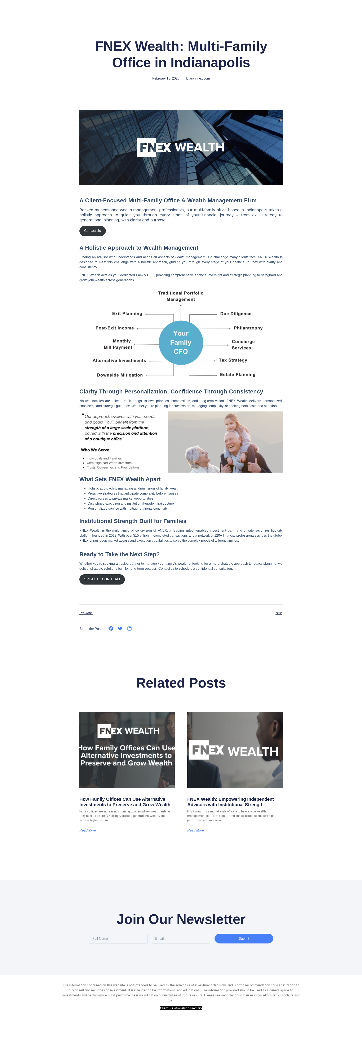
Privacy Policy (183, 1000)
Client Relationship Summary (181, 1008)
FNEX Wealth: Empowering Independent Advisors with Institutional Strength (230, 802)
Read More (87, 830)
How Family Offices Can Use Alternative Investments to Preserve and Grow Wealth (124, 802)
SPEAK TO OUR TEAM (102, 579)
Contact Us (92, 231)
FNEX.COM (181, 1025)
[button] (111, 628)
